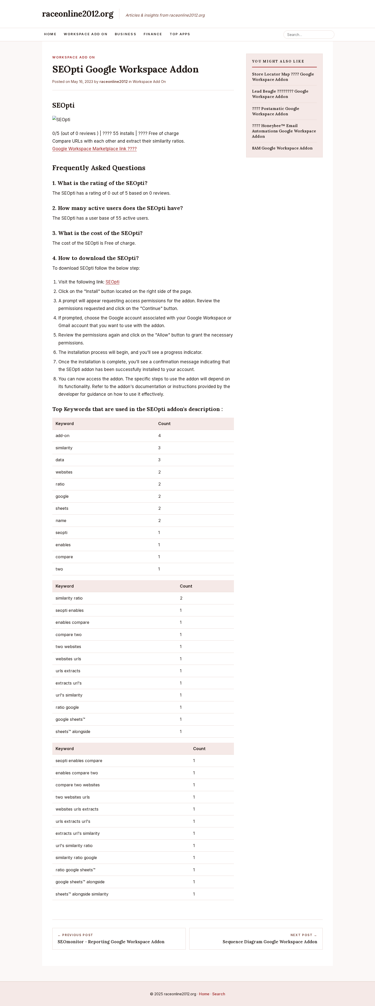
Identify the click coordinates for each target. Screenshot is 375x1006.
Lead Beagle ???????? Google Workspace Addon (280, 94)
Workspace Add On (86, 34)
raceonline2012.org (77, 13)
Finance (153, 34)
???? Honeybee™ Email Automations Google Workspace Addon (284, 131)
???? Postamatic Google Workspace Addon (275, 111)
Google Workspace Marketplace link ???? (94, 148)
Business (125, 34)
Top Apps (180, 34)
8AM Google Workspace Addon (282, 148)
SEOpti (112, 281)
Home (50, 34)
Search (218, 994)
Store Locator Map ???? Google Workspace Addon (283, 76)
